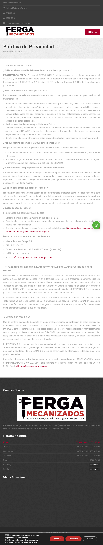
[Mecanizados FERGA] (19, 32)
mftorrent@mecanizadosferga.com (32, 257)
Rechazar (73, 538)
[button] (96, 225)
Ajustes (90, 538)
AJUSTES (35, 542)
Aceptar (57, 538)
